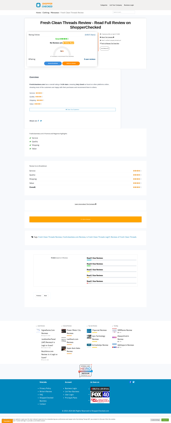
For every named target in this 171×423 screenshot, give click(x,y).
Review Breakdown (53, 63)
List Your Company (116, 5)
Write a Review (72, 63)
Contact (43, 404)
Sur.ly (88, 375)
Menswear (55, 13)
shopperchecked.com (85, 371)
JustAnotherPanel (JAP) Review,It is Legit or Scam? (48, 342)
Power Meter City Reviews (74, 331)
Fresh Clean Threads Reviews (50, 237)
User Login (69, 395)
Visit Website (104, 48)
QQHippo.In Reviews (126, 345)
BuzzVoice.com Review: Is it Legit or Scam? (49, 354)
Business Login (129, 5)
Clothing (45, 13)
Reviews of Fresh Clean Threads (123, 237)
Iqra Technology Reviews (98, 337)
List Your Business (72, 391)
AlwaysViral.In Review (123, 337)
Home (38, 13)
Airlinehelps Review (100, 345)
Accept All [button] (165, 420)
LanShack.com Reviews (72, 340)
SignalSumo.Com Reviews (48, 331)
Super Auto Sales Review (73, 349)
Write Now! (69, 43)
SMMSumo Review (125, 330)
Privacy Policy (45, 388)
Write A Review (86, 219)
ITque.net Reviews (99, 330)
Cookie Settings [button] (155, 420)
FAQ (41, 395)
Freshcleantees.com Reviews (74, 237)
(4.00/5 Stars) (90, 35)
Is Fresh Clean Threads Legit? (98, 237)
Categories (103, 5)
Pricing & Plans (71, 398)
